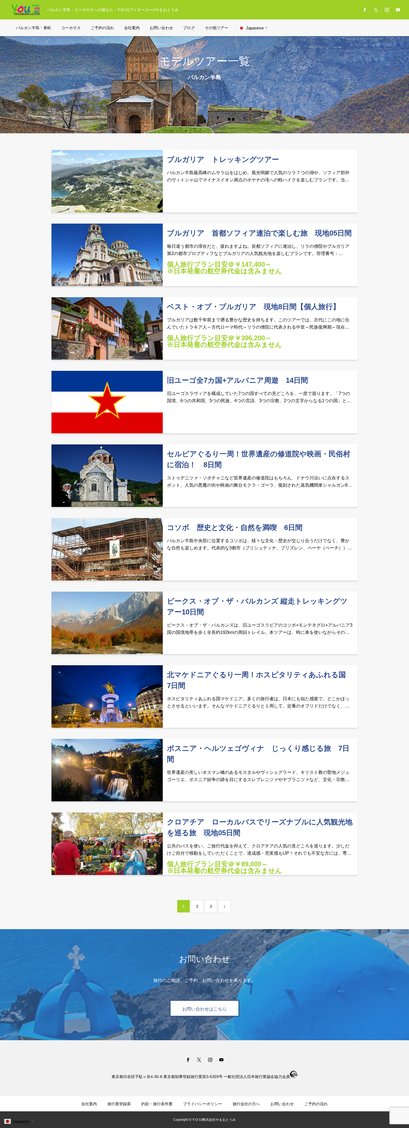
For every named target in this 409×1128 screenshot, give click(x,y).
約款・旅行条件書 (157, 1104)
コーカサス (71, 28)
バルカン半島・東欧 (33, 28)
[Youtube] (398, 9)
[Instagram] (387, 9)
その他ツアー (216, 28)
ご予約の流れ (102, 28)
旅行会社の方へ (246, 1104)
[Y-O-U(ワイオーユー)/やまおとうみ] (25, 9)
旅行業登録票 (119, 1104)
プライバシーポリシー (202, 1104)
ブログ (189, 28)
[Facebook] (364, 9)
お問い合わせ (161, 28)
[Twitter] (375, 9)
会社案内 (132, 28)
